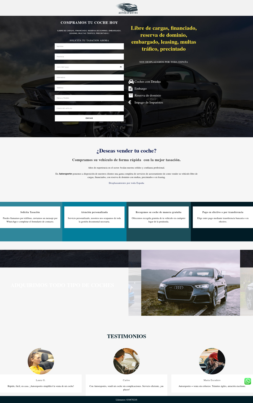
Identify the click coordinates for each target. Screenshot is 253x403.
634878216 (131, 399)
